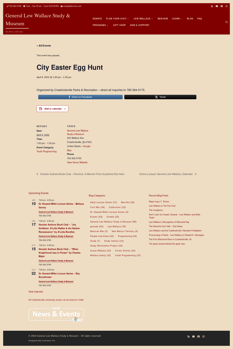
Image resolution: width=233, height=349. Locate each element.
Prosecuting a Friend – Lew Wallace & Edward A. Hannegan (176, 235)
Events (96, 217)
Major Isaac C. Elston (159, 202)
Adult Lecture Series (103, 202)
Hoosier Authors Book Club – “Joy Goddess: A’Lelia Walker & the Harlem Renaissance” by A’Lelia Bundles (59, 228)
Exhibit (113, 217)
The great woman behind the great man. (167, 244)
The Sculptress (156, 210)
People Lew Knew (102, 236)
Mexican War (99, 231)
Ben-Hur (128, 202)
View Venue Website (77, 162)
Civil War (97, 207)
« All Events (44, 45)
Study (95, 241)
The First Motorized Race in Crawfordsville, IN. (170, 239)
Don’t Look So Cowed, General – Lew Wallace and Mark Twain (174, 216)
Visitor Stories (125, 251)
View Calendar (36, 291)
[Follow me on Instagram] (226, 6)
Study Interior (114, 241)
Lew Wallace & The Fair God (162, 206)
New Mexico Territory (125, 231)
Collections (117, 207)
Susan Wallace (100, 251)
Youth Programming (47, 151)
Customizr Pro (48, 341)
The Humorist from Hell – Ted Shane (165, 226)
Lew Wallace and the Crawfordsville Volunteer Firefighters (175, 231)
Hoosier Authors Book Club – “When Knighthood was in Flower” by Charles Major (60, 252)
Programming (127, 236)
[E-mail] (217, 6)
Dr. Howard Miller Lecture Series (109, 212)
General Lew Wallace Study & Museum (77, 132)
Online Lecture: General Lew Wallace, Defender (166, 174)
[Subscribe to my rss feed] (212, 6)
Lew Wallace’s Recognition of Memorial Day (169, 222)
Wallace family (100, 255)
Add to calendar (53, 108)
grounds (97, 226)
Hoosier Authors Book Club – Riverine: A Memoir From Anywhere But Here (82, 174)
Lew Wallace (117, 226)
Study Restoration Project (106, 246)
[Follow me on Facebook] (222, 6)
